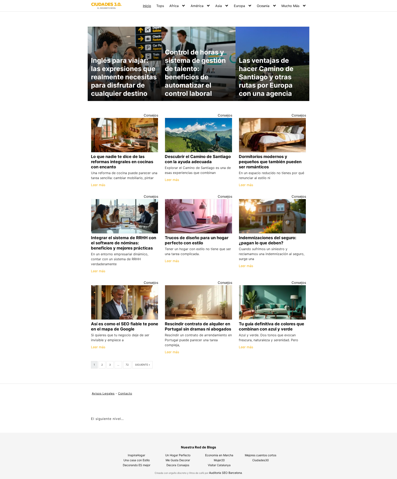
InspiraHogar (136, 455)
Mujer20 (219, 460)
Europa (239, 6)
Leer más (98, 185)
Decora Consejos (177, 465)
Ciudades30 (260, 460)
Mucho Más (290, 6)
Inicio (147, 6)
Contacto (125, 393)
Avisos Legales (103, 393)
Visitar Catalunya (219, 465)
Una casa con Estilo (136, 460)
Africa (174, 6)
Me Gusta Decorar (178, 460)
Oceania (263, 6)
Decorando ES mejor (136, 465)
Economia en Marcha (219, 455)
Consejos (151, 115)
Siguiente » (142, 364)
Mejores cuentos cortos (260, 455)
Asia (218, 6)
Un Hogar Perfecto (177, 455)
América (197, 6)
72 (127, 364)
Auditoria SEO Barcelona (225, 472)
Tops (160, 6)
